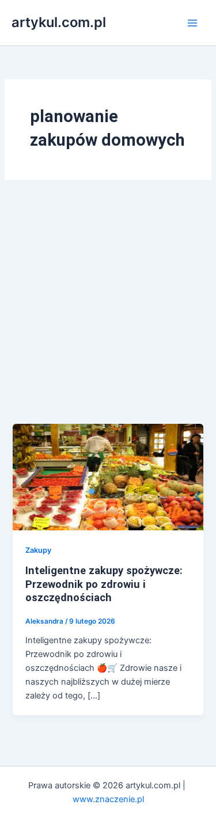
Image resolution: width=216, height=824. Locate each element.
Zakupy (38, 550)
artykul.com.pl (59, 22)
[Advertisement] (108, 310)
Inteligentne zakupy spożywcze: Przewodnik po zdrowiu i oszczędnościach (104, 583)
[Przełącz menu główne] (192, 23)
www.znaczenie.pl (108, 799)
